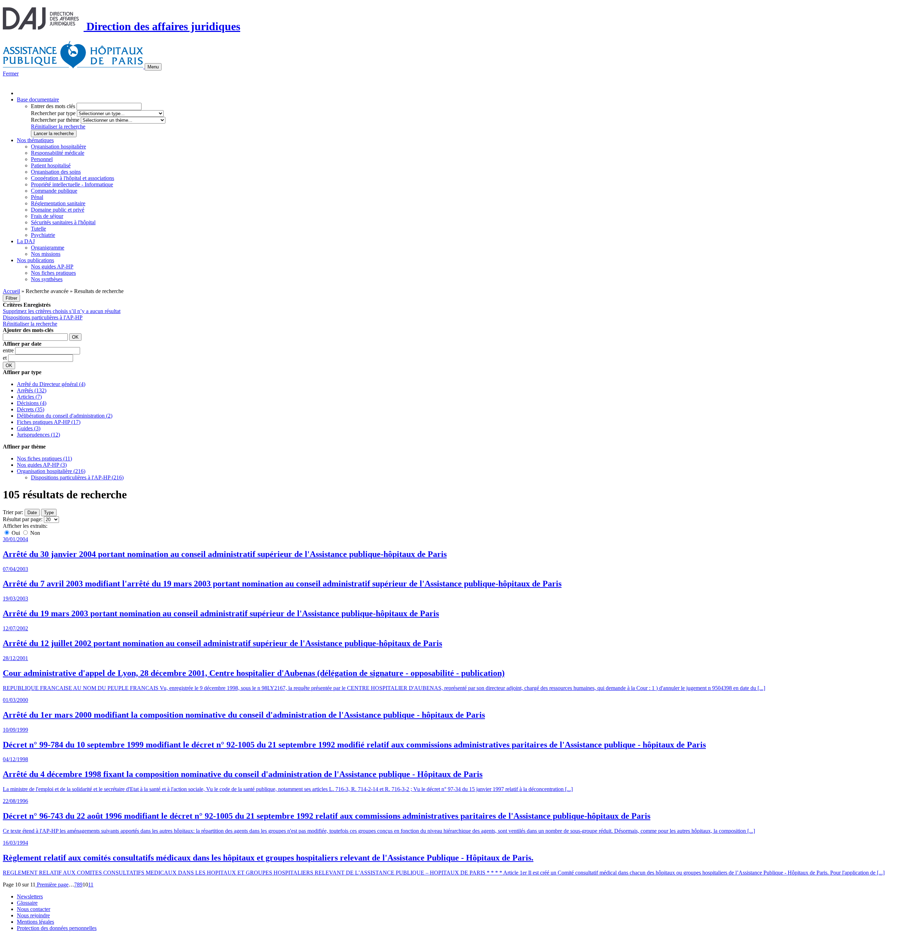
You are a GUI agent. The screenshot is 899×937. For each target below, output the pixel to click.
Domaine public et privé (57, 210)
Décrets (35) (30, 409)
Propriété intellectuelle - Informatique (72, 184)
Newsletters (30, 896)
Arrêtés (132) (31, 390)
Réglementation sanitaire (58, 203)
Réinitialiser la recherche (58, 126)
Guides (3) (28, 428)
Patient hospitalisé (51, 165)
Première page (51, 885)
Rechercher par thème (55, 120)
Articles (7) (29, 397)
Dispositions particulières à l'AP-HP (43, 317)
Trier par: (13, 512)
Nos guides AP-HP (52, 267)
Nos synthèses (47, 279)
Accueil (11, 291)
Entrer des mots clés (53, 106)
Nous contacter (33, 909)
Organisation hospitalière (58, 146)
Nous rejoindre (33, 915)
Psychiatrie (43, 235)
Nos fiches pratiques (53, 273)
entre (9, 350)
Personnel (42, 159)
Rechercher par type (53, 113)
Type (49, 512)
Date (32, 512)
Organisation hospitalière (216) (51, 471)
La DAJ (26, 241)
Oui (15, 533)
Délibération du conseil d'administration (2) (64, 416)
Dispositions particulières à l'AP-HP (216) (77, 477)
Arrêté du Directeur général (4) (51, 384)
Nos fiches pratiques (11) (44, 458)
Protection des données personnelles (57, 928)
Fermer (11, 74)
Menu (153, 66)
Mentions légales (35, 922)
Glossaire (27, 903)
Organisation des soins (56, 172)
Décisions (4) (31, 403)
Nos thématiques (35, 140)
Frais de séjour (47, 216)
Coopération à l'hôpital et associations (72, 178)
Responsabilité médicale (57, 153)
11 (90, 885)
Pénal (37, 197)
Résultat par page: (22, 519)
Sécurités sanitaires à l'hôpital (63, 222)
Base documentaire (38, 99)
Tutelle (38, 229)
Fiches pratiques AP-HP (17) (48, 422)
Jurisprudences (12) (38, 435)
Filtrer (11, 298)
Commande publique (54, 191)
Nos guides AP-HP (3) (42, 465)
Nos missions (45, 254)
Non (34, 533)
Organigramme (47, 248)
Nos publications (35, 260)
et (5, 358)
